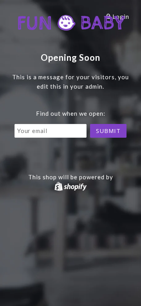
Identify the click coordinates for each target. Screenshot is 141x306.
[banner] (70, 21)
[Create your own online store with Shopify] (70, 186)
